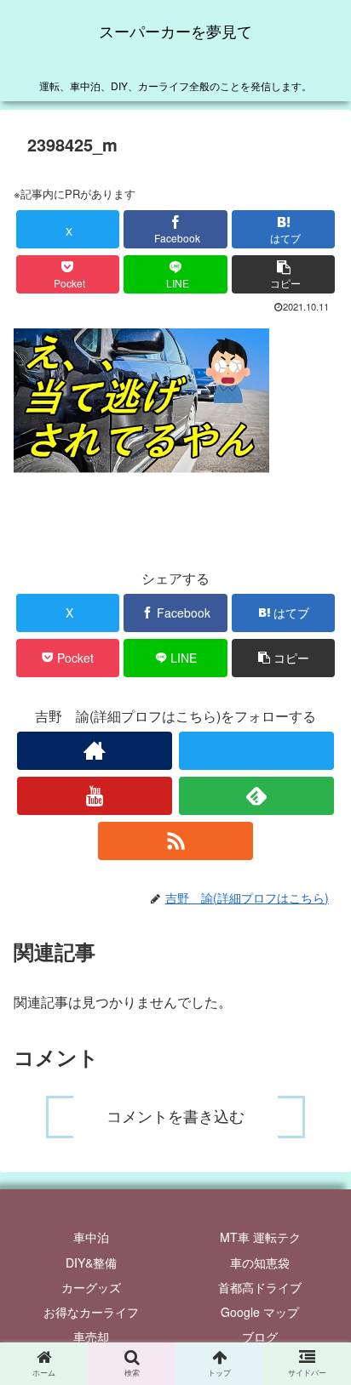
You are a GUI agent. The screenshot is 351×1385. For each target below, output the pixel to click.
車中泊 (91, 1236)
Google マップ (260, 1311)
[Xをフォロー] (256, 751)
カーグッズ (91, 1287)
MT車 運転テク (260, 1236)
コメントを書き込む (175, 1117)
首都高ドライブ (260, 1287)
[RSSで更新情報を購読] (175, 841)
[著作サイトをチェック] (94, 751)
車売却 (91, 1336)
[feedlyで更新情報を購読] (256, 796)
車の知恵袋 (260, 1262)
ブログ (260, 1336)
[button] (284, 274)
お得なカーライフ (91, 1311)
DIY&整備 (91, 1262)
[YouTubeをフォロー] (94, 796)
